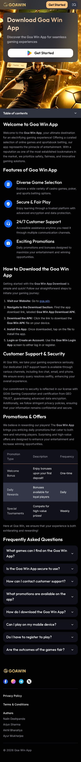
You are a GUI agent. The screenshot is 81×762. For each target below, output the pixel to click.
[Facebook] (5, 681)
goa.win (45, 301)
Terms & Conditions (16, 704)
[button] (40, 113)
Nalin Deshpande (14, 718)
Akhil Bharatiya (12, 730)
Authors (8, 713)
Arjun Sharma (11, 724)
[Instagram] (13, 681)
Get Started (57, 5)
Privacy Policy (12, 695)
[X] (29, 681)
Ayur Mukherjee (13, 735)
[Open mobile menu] (74, 4)
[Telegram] (21, 681)
